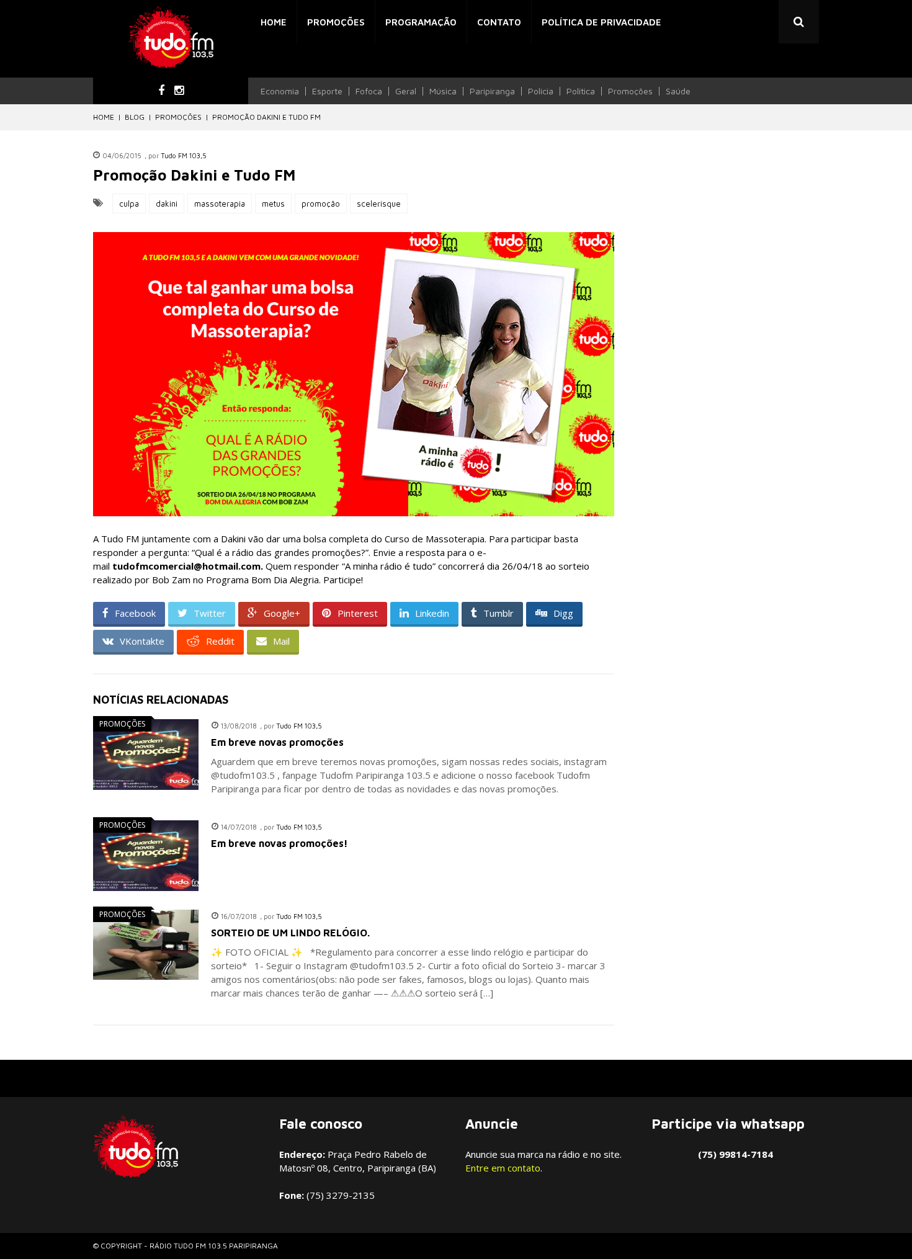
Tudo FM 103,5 (184, 155)
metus (273, 203)
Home (274, 22)
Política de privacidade (601, 22)
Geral (405, 91)
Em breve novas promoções (277, 742)
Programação (421, 22)
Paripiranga (492, 91)
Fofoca (368, 91)
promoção (321, 203)
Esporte (327, 91)
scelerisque (379, 203)
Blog (135, 117)
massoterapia (219, 203)
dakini (166, 203)
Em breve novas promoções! (279, 843)
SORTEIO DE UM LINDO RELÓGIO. (290, 932)
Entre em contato (502, 1168)
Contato (499, 22)
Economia (280, 91)
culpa (129, 203)
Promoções (336, 22)
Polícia (540, 91)
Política (580, 91)
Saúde (678, 91)
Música (443, 91)
